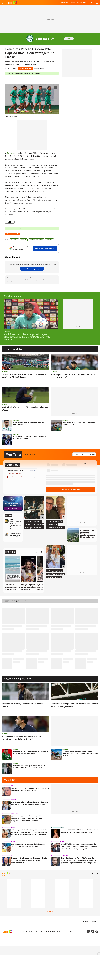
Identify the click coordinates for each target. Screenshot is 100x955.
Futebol (23, 239)
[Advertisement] (66, 439)
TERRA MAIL (64, 3)
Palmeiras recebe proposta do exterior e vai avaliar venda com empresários (74, 705)
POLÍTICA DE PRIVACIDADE (68, 931)
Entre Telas (14, 813)
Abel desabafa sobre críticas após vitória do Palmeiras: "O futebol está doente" (21, 737)
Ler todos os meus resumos (70, 489)
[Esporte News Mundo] (10, 222)
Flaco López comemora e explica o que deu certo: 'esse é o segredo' (73, 375)
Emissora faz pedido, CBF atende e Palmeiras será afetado (24, 705)
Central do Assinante (78, 3)
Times (67, 39)
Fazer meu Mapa (13, 508)
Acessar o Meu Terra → (31, 454)
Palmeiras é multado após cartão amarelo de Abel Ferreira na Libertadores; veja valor (29, 767)
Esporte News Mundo (36, 239)
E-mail (91, 3)
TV (12, 855)
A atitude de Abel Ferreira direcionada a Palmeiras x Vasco (25, 408)
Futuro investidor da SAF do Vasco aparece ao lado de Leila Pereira (29, 437)
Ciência (13, 827)
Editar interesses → (89, 464)
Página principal (11, 2)
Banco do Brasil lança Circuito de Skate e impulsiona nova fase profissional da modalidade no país (80, 753)
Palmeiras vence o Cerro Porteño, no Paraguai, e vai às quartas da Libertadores (30, 752)
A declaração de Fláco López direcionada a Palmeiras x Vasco (28, 423)
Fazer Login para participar (32, 269)
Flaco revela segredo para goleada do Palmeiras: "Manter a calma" (80, 423)
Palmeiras (42, 38)
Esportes (49, 239)
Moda (62, 827)
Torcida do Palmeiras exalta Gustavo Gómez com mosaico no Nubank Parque (24, 375)
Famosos (13, 785)
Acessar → (18, 516)
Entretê (13, 799)
